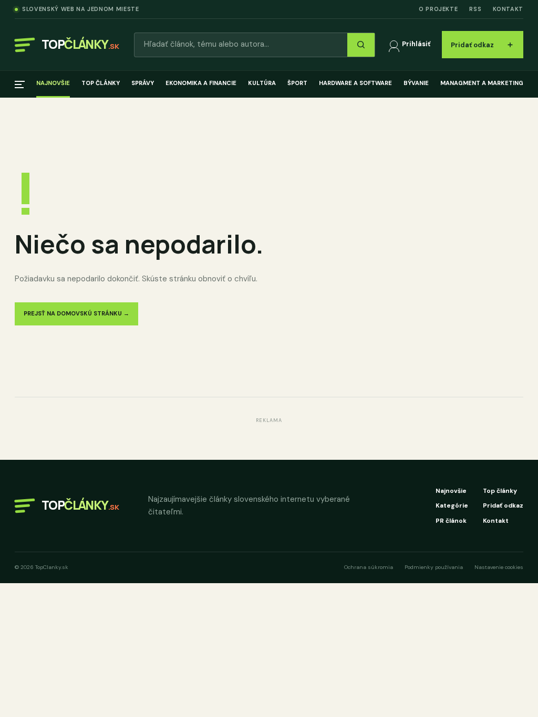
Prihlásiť (416, 44)
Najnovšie (53, 83)
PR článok (451, 520)
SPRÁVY (142, 83)
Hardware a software (355, 83)
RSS (475, 9)
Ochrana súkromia (368, 567)
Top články (100, 83)
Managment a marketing (481, 83)
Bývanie (416, 83)
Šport (297, 83)
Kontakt (508, 9)
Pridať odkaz (482, 44)
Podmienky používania (434, 567)
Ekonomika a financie (200, 83)
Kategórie (452, 505)
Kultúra (262, 83)
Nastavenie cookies (498, 567)
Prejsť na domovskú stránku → (76, 313)
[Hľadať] (361, 45)
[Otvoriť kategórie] (20, 84)
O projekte (438, 9)
